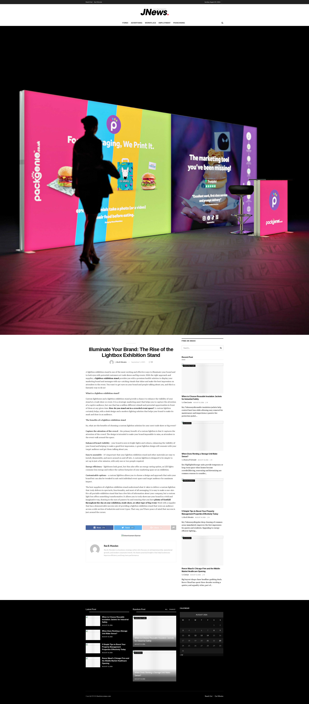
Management (189, 480)
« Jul (181, 655)
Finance (172, 609)
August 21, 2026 (198, 402)
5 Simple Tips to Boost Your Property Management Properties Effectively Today (114, 646)
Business (187, 423)
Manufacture (189, 366)
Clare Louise (187, 402)
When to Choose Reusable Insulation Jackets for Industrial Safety (115, 619)
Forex (125, 23)
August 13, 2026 (195, 575)
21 (208, 641)
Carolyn (186, 574)
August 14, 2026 (203, 460)
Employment (165, 23)
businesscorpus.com (104, 696)
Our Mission (98, 2)
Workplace (150, 23)
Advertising (136, 23)
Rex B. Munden (121, 362)
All (166, 609)
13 (202, 635)
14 (208, 635)
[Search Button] (220, 347)
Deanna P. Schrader (189, 460)
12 (195, 635)
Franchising (179, 23)
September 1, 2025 (138, 362)
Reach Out (89, 2)
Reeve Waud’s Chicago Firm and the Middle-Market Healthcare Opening (115, 660)
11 (189, 635)
